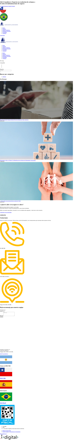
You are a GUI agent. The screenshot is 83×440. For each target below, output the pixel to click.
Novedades (4, 32)
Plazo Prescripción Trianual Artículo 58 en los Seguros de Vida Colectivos (14, 119)
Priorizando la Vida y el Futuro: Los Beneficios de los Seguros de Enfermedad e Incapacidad (18, 160)
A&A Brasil (3, 403)
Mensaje (1, 315)
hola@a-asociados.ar (4, 353)
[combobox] (5, 70)
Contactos (4, 33)
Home (3, 27)
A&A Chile (3, 378)
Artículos (4, 76)
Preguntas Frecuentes (6, 31)
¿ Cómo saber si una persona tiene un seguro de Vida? (10, 201)
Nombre (1, 310)
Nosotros (4, 29)
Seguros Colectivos (6, 30)
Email (1, 311)
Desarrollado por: (3, 433)
